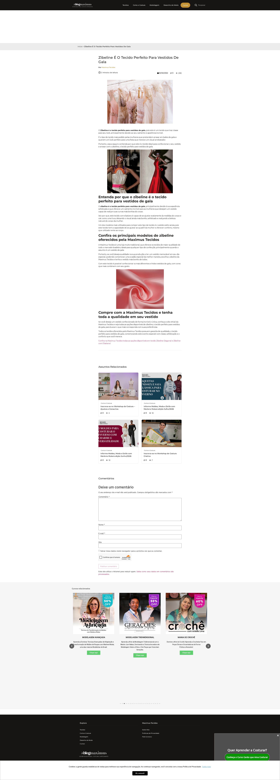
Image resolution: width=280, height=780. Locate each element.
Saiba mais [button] (206, 767)
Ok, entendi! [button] (140, 773)
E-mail (101, 533)
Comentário (104, 497)
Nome (101, 524)
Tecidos (126, 5)
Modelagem (154, 5)
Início (80, 47)
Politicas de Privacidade (150, 733)
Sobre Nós (146, 730)
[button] (71, 646)
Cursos (185, 5)
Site (100, 542)
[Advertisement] (140, 26)
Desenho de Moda (171, 5)
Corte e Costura (139, 5)
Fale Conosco (147, 737)
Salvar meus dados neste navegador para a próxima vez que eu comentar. (131, 551)
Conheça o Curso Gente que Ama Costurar (247, 757)
